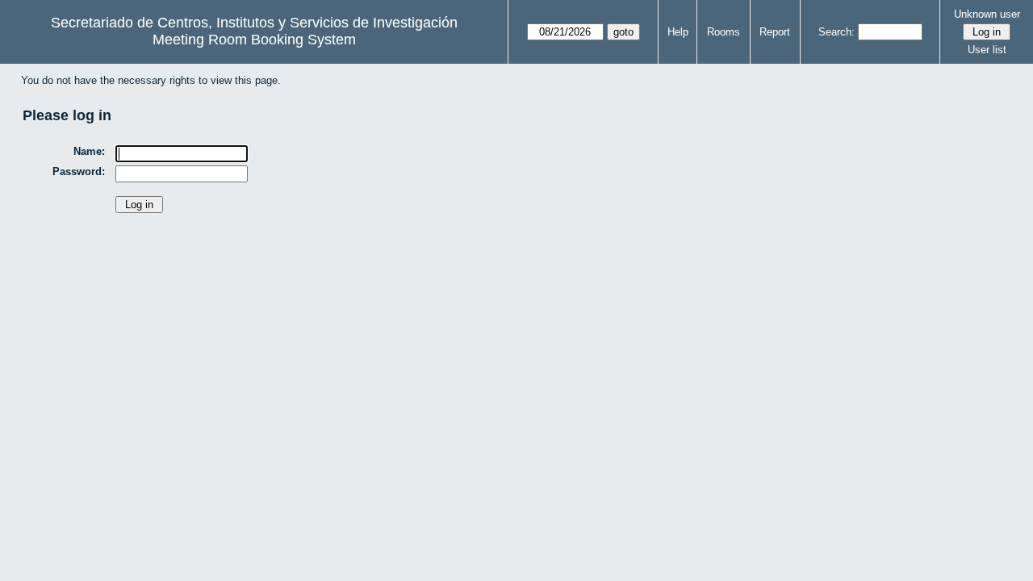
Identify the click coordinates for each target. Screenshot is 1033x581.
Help (677, 32)
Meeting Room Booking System (254, 39)
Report (774, 32)
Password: (78, 171)
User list (987, 50)
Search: (836, 32)
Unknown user (987, 14)
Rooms (723, 32)
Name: (89, 151)
